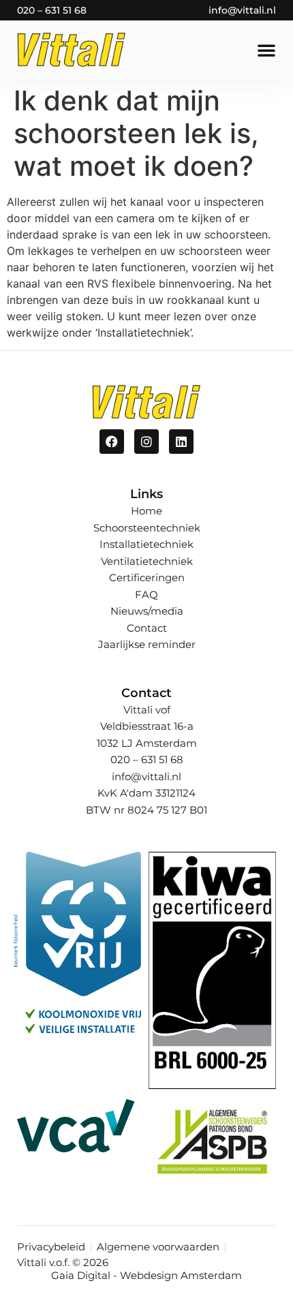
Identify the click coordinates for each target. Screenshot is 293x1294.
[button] (266, 49)
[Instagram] (146, 441)
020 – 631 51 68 (52, 10)
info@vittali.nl (242, 10)
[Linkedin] (181, 441)
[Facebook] (111, 441)
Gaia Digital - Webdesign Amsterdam (146, 1275)
